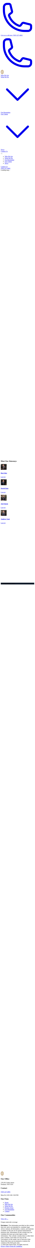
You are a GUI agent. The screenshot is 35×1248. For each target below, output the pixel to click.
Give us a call (12, 546)
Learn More (4, 546)
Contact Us (4, 151)
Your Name (4, 1136)
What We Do (9, 158)
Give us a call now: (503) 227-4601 (12, 35)
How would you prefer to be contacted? (13, 1148)
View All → (4, 1219)
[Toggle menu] (1, 153)
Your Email (4, 1138)
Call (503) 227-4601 (22, 201)
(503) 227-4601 (5, 168)
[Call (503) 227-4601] (17, 69)
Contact (7, 1211)
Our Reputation (5, 112)
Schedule (4, 1172)
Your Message (5, 1146)
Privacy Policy (27, 1165)
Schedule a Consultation (8, 201)
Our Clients (8, 161)
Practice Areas (9, 1208)
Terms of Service (18, 1169)
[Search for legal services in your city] (19, 652)
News (2, 149)
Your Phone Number (7, 1140)
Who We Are (5, 75)
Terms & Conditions (16, 1246)
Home (6, 1202)
